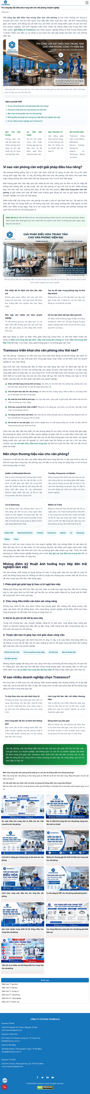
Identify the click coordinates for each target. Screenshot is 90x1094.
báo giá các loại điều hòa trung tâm (65, 553)
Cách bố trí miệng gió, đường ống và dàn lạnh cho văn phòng (23, 858)
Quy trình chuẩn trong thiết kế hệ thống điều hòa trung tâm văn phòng (23, 930)
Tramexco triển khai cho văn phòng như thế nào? (27, 110)
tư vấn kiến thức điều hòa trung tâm (30, 443)
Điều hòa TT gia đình (10, 984)
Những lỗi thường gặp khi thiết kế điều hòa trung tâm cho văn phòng (67, 858)
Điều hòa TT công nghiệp (11, 998)
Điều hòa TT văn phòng (11, 995)
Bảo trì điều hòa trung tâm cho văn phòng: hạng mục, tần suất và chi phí (67, 822)
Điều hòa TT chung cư (10, 991)
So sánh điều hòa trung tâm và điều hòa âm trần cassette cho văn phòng (23, 822)
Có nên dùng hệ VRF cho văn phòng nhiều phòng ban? (66, 893)
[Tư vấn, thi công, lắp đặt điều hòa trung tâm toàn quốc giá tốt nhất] (8, 2)
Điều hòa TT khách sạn (10, 1002)
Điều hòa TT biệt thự (9, 988)
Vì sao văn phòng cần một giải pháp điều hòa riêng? (28, 106)
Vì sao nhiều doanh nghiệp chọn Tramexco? (25, 121)
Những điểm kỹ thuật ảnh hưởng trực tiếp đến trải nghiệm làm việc (34, 117)
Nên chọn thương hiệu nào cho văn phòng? (25, 113)
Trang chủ (5, 12)
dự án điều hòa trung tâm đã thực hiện (34, 669)
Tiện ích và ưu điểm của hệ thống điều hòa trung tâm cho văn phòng (23, 966)
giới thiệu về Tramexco (25, 30)
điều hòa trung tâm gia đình (23, 340)
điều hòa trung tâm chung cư (50, 340)
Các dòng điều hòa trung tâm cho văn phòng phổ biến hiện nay (67, 930)
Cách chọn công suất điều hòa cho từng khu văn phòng (23, 894)
